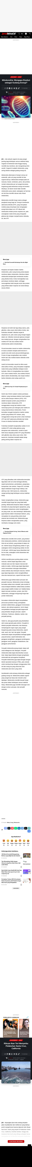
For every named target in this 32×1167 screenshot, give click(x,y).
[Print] (29, 831)
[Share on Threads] (16, 88)
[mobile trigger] (29, 33)
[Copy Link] (19, 88)
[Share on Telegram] (14, 88)
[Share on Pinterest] (9, 88)
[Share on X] (8, 828)
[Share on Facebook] (7, 88)
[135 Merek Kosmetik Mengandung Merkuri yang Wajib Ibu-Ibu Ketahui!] (27, 855)
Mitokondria (17, 822)
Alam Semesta (13, 1040)
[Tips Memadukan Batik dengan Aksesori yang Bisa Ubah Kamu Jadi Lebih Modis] (27, 863)
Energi (11, 822)
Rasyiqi (10, 92)
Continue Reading (16, 1141)
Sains (20, 1040)
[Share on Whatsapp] (12, 88)
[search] (19, 33)
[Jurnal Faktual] (8, 33)
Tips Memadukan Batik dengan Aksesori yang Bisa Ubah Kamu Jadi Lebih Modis (10, 863)
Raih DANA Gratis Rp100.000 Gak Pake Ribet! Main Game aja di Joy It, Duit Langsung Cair (11, 872)
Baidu (8, 822)
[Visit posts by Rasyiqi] (6, 92)
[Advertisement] (16, 16)
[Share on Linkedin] (18, 828)
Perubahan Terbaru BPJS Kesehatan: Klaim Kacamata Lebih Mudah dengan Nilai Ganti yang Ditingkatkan (11, 881)
